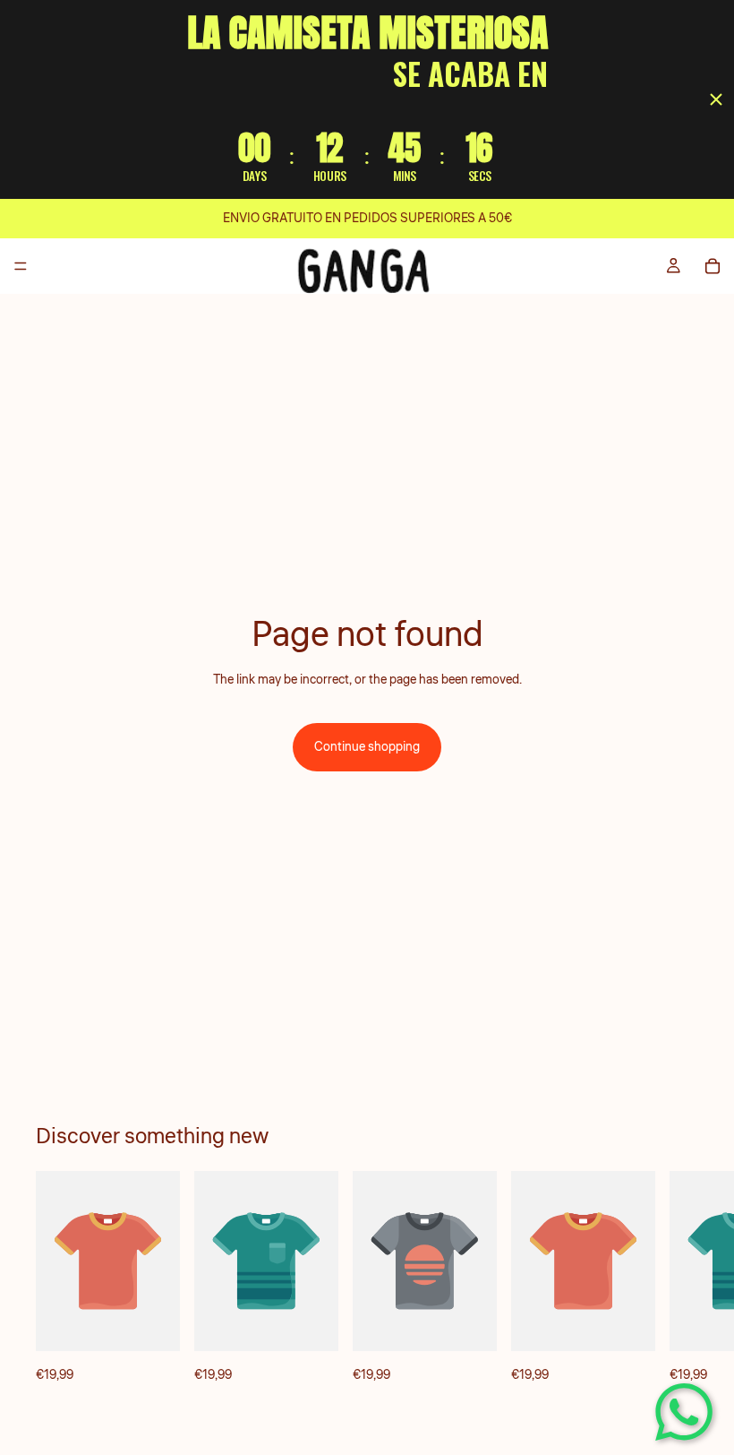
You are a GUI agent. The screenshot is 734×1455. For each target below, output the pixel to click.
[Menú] (20, 267)
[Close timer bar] (716, 99)
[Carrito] (712, 266)
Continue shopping (367, 747)
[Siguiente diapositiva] (678, 1278)
